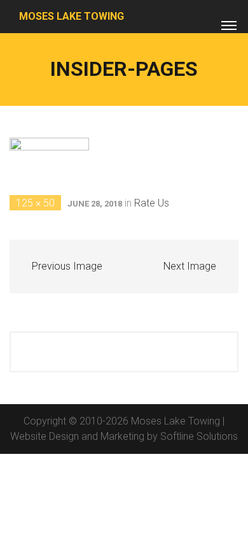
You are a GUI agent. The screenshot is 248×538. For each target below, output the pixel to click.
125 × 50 (35, 203)
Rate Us (151, 203)
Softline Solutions (199, 436)
